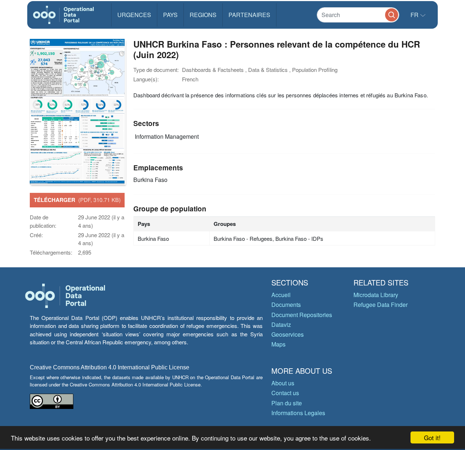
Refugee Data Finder (380, 304)
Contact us (285, 393)
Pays (170, 15)
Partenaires (249, 15)
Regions (203, 15)
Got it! (432, 437)
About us (282, 383)
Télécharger (77, 200)
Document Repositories (301, 315)
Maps (278, 344)
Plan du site (286, 403)
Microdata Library (375, 295)
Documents (286, 304)
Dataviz (281, 324)
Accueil (281, 295)
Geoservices (287, 334)
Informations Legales (298, 413)
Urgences (134, 15)
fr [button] (415, 15)
